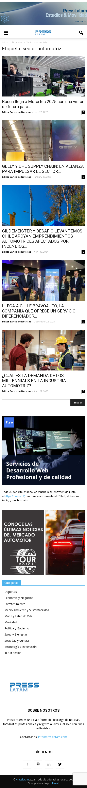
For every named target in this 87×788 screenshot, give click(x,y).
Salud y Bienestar (15, 634)
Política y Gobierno (16, 628)
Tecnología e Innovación (20, 647)
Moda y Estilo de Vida (18, 616)
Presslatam (22, 779)
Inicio (5, 42)
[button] (81, 32)
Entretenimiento (14, 604)
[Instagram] (38, 764)
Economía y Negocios (18, 598)
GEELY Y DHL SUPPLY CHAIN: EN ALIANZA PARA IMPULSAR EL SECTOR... (43, 169)
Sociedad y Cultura (16, 640)
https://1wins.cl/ (14, 496)
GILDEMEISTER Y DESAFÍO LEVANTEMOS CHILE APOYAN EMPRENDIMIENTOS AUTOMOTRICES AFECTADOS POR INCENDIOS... (42, 239)
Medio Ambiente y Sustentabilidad (26, 610)
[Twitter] (60, 765)
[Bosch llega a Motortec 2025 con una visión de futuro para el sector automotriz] (43, 76)
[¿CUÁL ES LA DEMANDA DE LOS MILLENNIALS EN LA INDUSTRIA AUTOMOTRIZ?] (43, 350)
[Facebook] (27, 765)
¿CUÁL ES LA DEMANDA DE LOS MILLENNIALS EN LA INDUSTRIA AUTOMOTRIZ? (34, 380)
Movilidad (10, 622)
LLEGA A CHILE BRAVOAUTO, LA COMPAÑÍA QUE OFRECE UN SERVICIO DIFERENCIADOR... (38, 311)
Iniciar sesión (12, 653)
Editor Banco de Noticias (16, 112)
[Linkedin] (49, 765)
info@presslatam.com (52, 737)
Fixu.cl (55, 783)
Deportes (10, 592)
